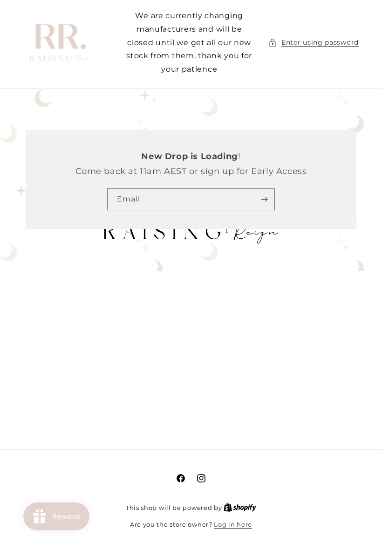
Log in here (233, 524)
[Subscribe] (264, 199)
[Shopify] (240, 507)
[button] (313, 42)
